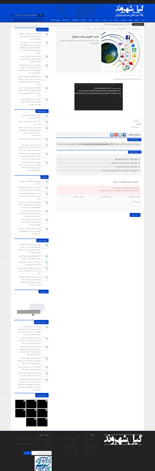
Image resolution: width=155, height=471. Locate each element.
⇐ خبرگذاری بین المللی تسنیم (89, 443)
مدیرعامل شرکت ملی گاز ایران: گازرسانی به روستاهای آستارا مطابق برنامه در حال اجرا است (83, 144)
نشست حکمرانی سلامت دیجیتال (85, 37)
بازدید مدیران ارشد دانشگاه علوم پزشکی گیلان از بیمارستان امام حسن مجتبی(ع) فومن (30, 196)
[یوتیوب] (25, 2)
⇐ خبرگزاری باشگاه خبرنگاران (70, 439)
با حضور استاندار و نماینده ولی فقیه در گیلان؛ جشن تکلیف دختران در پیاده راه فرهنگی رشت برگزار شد (30, 222)
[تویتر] (23, 2)
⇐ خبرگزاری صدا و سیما (71, 446)
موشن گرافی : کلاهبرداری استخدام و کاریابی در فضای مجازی (119, 170)
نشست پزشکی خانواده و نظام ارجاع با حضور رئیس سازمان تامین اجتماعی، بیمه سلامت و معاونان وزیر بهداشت (30, 213)
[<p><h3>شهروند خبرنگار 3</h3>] (31, 410)
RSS (129, 2)
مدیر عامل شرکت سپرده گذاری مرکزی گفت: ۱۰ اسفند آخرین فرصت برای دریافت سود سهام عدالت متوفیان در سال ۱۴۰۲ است (29, 147)
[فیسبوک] (21, 2)
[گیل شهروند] (130, 5)
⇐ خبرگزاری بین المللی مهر (90, 450)
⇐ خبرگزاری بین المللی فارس (89, 446)
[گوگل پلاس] (27, 2)
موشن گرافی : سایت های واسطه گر (126, 166)
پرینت (89, 28)
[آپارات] (15, 2)
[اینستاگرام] (19, 2)
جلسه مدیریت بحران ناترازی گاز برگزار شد (30, 139)
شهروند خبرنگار (55, 20)
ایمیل (95, 28)
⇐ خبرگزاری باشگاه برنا (91, 439)
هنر (110, 20)
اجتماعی (116, 20)
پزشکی (90, 20)
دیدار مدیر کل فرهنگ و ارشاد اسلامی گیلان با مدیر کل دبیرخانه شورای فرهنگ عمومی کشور (29, 270)
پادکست (83, 20)
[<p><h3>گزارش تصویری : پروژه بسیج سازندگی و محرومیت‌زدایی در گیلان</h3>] (20, 410)
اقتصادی (123, 20)
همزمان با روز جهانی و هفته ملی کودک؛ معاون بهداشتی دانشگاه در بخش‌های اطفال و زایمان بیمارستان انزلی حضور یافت (29, 360)
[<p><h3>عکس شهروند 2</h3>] (42, 419)
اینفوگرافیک (75, 20)
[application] (98, 96)
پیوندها (136, 2)
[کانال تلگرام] (17, 2)
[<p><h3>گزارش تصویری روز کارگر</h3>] (31, 401)
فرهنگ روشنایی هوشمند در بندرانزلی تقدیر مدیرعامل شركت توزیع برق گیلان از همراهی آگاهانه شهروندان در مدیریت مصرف (29, 205)
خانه (142, 2)
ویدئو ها (127, 24)
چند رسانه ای (65, 20)
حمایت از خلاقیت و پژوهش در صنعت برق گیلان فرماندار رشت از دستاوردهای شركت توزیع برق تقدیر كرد (29, 231)
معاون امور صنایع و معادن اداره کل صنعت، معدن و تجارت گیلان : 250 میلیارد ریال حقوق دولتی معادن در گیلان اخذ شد (29, 156)
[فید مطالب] (12, 2)
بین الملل (97, 20)
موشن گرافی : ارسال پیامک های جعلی (126, 159)
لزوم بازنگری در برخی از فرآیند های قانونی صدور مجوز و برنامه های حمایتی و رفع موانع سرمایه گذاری (30, 36)
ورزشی (104, 20)
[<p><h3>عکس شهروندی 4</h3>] (42, 410)
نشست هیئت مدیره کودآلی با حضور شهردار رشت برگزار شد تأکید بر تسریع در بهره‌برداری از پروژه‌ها (30, 59)
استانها (136, 20)
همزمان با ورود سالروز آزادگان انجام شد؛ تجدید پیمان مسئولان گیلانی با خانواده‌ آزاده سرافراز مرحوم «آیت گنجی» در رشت (29, 340)
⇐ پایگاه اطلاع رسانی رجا (71, 443)
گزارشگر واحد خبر (121, 28)
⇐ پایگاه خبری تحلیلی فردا (71, 450)
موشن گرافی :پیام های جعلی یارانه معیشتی (124, 163)
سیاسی (130, 20)
